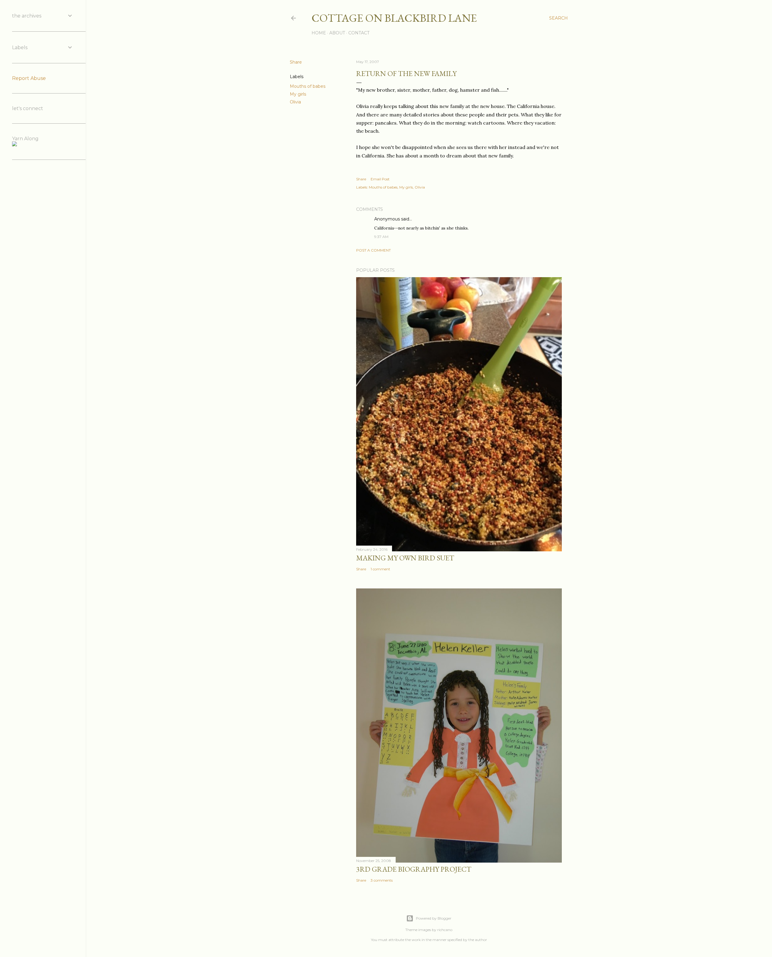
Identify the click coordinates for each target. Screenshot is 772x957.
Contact (358, 33)
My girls (298, 94)
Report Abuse (29, 78)
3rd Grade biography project (413, 869)
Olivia (295, 102)
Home (319, 33)
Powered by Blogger (433, 918)
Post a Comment (373, 250)
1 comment (380, 569)
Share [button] (296, 62)
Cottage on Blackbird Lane (394, 18)
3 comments (382, 880)
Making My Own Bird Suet (405, 557)
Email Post (380, 179)
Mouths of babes (307, 86)
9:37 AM (381, 236)
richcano (444, 929)
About (337, 33)
